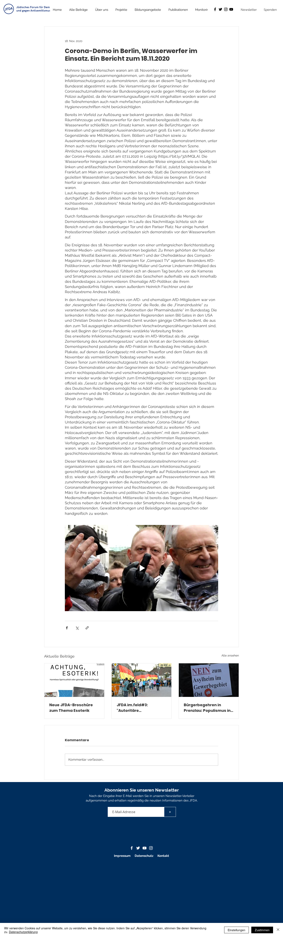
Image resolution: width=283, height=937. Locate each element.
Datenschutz (144, 856)
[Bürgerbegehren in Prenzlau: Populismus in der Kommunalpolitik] (209, 680)
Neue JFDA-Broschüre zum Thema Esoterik (71, 707)
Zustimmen (262, 930)
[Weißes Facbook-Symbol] (131, 848)
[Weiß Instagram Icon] (151, 848)
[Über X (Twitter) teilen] (77, 628)
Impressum (122, 856)
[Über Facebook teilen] (67, 628)
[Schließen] (278, 930)
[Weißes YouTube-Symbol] (144, 848)
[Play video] (141, 568)
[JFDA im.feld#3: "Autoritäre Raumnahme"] (142, 680)
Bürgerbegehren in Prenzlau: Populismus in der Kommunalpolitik (207, 707)
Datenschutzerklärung (23, 932)
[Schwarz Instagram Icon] (226, 9)
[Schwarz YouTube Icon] (231, 9)
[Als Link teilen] (87, 628)
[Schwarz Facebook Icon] (215, 9)
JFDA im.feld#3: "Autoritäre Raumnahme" (132, 707)
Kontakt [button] (163, 856)
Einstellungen (236, 930)
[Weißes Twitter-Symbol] (138, 848)
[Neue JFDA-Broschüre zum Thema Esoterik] (74, 680)
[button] (178, 10)
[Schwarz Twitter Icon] (220, 9)
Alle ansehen (230, 655)
